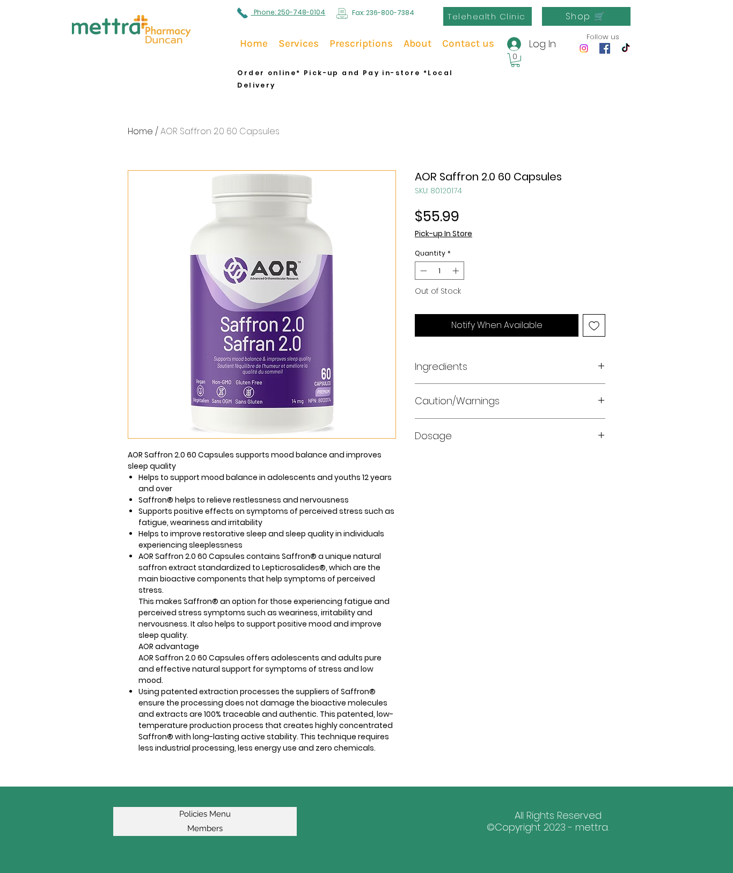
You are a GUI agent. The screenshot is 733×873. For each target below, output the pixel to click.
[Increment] (457, 270)
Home (140, 131)
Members (205, 828)
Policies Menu (205, 814)
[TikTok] (625, 48)
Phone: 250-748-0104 (288, 12)
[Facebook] (604, 48)
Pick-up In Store (443, 233)
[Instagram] (583, 48)
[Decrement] (422, 270)
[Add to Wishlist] (594, 325)
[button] (515, 60)
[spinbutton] (439, 270)
